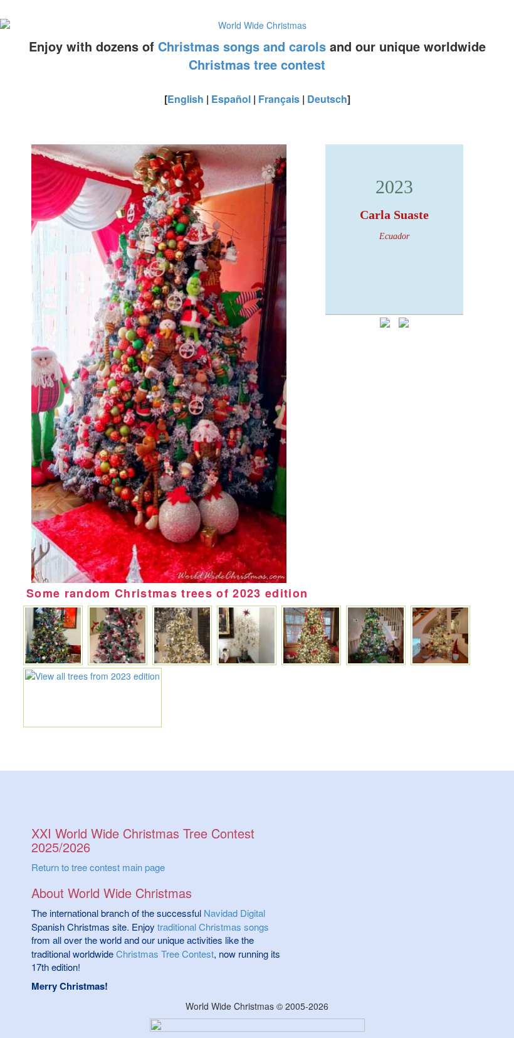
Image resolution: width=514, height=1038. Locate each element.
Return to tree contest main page (98, 867)
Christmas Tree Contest (165, 953)
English (185, 99)
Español (231, 99)
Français (279, 99)
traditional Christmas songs (213, 926)
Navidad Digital (234, 912)
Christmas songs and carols (242, 46)
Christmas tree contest (257, 64)
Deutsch (327, 99)
